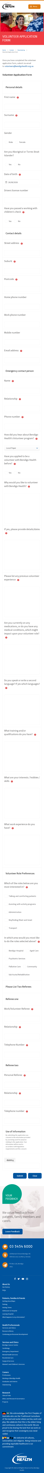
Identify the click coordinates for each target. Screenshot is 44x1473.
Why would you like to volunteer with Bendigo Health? (21, 484)
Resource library (8, 1331)
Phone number (12, 416)
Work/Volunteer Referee (17, 1008)
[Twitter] (19, 1279)
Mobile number (12, 332)
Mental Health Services (10, 1355)
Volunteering (21, 50)
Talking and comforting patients (22, 896)
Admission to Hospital (9, 1311)
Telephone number (14, 1111)
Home (4, 50)
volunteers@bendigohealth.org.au (19, 66)
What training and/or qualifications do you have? (18, 732)
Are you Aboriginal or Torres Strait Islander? (21, 153)
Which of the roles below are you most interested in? (21, 885)
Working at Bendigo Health (11, 1378)
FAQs (4, 1290)
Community (32, 966)
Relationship (11, 398)
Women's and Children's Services (13, 1364)
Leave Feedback (12, 1231)
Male (11, 142)
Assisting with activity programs (22, 904)
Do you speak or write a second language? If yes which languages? (22, 682)
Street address (12, 243)
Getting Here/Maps (8, 1301)
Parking (4, 1304)
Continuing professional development (15, 1334)
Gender (8, 133)
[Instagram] (27, 1279)
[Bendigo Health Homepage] (22, 1458)
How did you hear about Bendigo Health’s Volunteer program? (21, 436)
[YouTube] (23, 1279)
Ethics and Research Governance (13, 1399)
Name (7, 380)
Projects (5, 1402)
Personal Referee (13, 1075)
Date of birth (11, 174)
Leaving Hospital (7, 1314)
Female (22, 142)
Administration (15, 912)
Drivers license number (16, 190)
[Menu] (34, 6)
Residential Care (7, 1358)
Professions (6, 1375)
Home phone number (15, 297)
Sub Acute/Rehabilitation (19, 974)
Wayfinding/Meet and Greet (20, 920)
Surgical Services (8, 1361)
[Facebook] (15, 1279)
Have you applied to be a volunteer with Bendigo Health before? (20, 460)
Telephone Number (14, 1044)
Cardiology (6, 1348)
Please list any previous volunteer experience (21, 577)
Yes (10, 164)
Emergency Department (10, 1351)
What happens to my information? (13, 1317)
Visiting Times (7, 1307)
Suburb (8, 261)
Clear (35, 1175)
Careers (11, 50)
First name (10, 97)
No (19, 164)
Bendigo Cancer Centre (10, 1345)
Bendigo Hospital (16, 950)
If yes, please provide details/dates (22, 529)
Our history (6, 1287)
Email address (11, 350)
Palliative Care (15, 966)
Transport (13, 928)
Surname (9, 115)
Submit (20, 1175)
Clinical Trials (6, 1395)
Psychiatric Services (17, 958)
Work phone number (15, 314)
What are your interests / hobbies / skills (22, 779)
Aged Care (34, 950)
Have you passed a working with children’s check (20, 210)
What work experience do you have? (19, 826)
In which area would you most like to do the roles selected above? (21, 939)
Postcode (9, 279)
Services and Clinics (9, 1328)
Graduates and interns (9, 1381)
